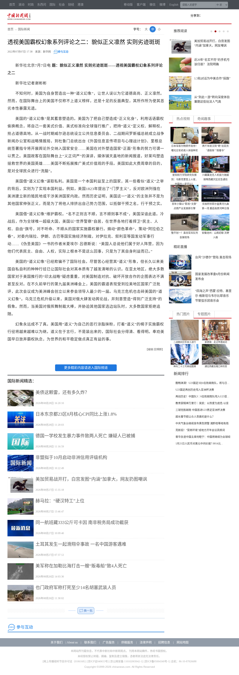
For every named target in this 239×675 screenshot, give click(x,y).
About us (72, 642)
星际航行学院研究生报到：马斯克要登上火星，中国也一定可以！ (184, 179)
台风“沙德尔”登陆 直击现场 (213, 257)
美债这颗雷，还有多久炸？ (62, 392)
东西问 (41, 4)
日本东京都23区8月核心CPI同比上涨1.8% (76, 414)
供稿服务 (127, 642)
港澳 (80, 4)
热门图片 (183, 314)
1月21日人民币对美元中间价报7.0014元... (199, 443)
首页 (12, 4)
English (173, 4)
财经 (71, 4)
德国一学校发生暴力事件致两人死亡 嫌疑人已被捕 (85, 435)
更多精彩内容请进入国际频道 (86, 368)
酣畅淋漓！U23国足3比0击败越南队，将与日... (202, 383)
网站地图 (183, 642)
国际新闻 (24, 29)
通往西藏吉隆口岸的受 (216, 366)
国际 (52, 4)
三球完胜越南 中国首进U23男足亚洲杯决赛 (200, 410)
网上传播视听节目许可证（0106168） (64, 661)
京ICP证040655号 (98, 661)
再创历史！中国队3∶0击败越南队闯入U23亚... (202, 396)
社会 (62, 4)
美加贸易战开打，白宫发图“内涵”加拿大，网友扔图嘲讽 (91, 479)
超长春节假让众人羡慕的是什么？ (195, 416)
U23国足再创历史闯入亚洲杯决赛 (195, 389)
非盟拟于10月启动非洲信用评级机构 (71, 457)
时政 (31, 4)
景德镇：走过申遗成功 (216, 342)
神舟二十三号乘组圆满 (184, 366)
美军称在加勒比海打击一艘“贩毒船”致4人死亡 (81, 565)
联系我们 (90, 642)
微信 (153, 4)
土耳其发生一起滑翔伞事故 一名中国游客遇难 (80, 544)
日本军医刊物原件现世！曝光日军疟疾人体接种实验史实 (184, 150)
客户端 (141, 4)
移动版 (128, 4)
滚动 (21, 4)
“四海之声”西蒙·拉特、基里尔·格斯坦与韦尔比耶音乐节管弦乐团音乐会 (213, 295)
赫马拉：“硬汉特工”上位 (59, 500)
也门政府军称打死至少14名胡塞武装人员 (75, 587)
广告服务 (109, 642)
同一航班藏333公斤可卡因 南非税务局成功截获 (81, 522)
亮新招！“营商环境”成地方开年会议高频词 (200, 430)
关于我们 (57, 642)
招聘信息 (164, 642)
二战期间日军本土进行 (184, 342)
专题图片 (204, 314)
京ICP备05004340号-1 (157, 661)
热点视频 (183, 119)
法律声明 (146, 642)
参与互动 (63, 51)
